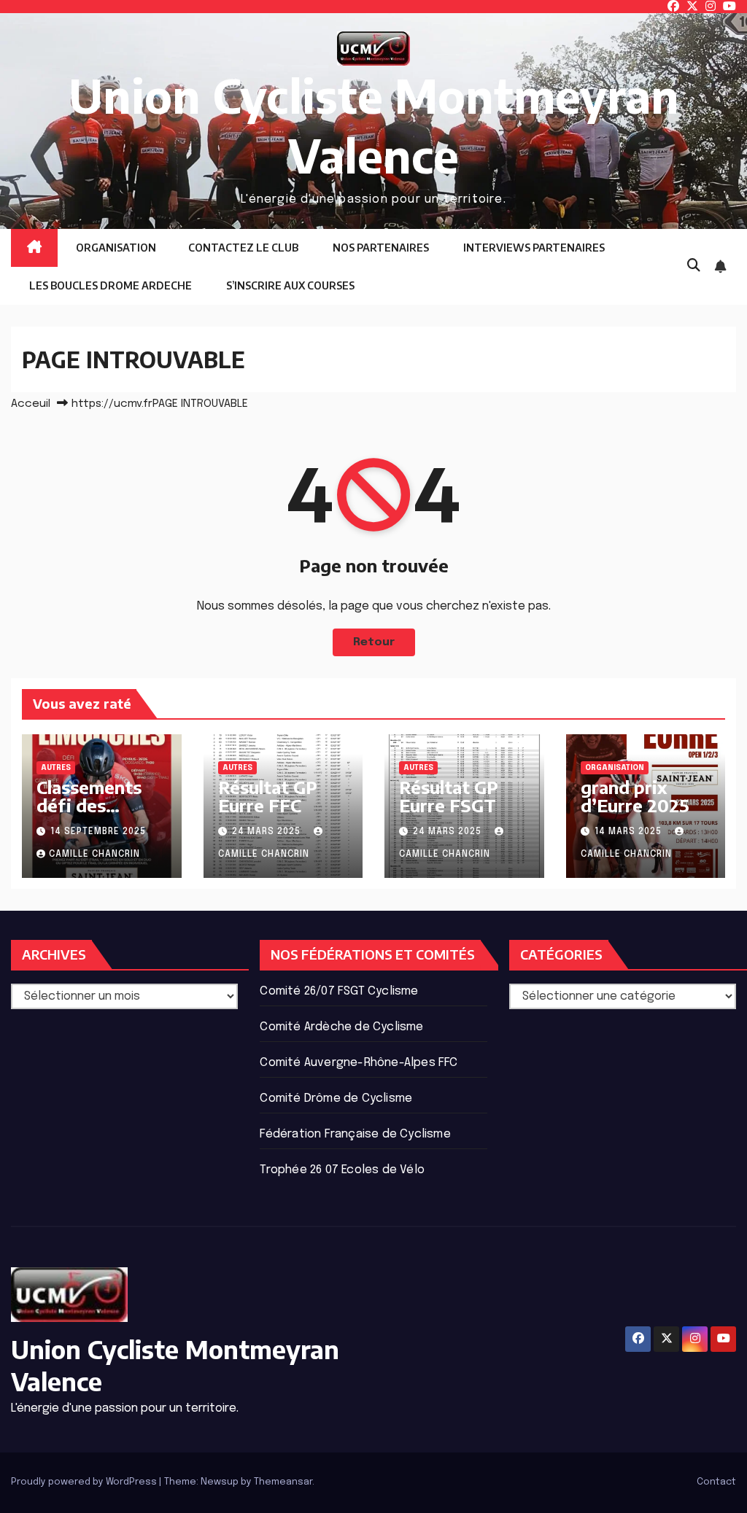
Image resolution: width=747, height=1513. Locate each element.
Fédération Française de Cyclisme (355, 1134)
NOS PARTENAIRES (379, 247)
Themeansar (283, 1482)
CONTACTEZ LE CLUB (243, 247)
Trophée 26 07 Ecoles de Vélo (342, 1170)
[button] (693, 266)
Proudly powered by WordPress (85, 1482)
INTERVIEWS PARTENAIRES (533, 247)
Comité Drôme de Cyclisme (336, 1098)
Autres (56, 767)
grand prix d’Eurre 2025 (635, 796)
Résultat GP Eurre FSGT (448, 796)
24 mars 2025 (267, 832)
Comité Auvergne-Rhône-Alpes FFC (358, 1063)
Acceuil (30, 404)
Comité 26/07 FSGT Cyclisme (339, 991)
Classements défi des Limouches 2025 (89, 814)
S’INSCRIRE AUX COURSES (289, 285)
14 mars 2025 (630, 832)
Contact (716, 1482)
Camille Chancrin (94, 854)
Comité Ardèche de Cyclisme (341, 1027)
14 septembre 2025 (98, 832)
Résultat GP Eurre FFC (267, 796)
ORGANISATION (115, 247)
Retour (374, 642)
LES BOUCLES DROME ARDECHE (109, 285)
